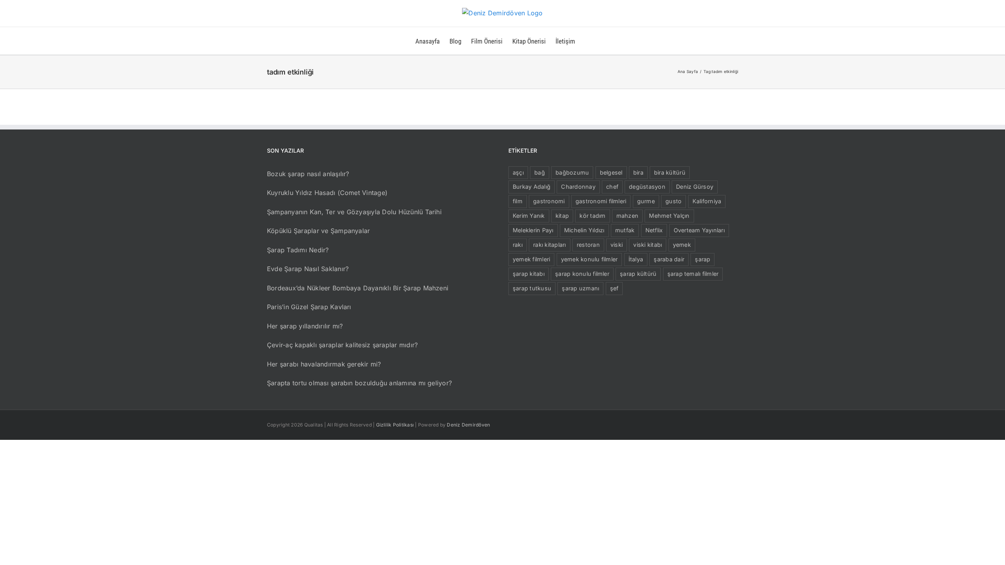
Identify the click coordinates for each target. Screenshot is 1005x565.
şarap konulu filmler (582, 273)
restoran (588, 244)
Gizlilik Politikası (395, 425)
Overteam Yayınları (699, 230)
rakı (518, 244)
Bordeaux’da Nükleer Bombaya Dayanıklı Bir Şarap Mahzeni (357, 288)
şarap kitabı (529, 273)
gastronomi (549, 201)
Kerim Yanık (529, 215)
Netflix (654, 230)
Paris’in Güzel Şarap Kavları (309, 307)
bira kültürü (669, 172)
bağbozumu (572, 172)
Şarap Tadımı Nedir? (298, 250)
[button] (587, 41)
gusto (673, 201)
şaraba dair (669, 259)
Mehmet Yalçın (669, 215)
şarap (702, 259)
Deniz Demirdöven (468, 425)
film (518, 201)
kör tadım (592, 215)
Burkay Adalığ (531, 186)
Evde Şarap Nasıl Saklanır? (308, 269)
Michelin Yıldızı (584, 230)
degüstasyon (647, 186)
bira (638, 172)
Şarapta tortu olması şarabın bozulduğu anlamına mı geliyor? (359, 383)
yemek (682, 244)
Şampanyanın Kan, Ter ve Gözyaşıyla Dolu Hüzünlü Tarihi (354, 212)
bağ (539, 172)
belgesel (611, 172)
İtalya (636, 259)
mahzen (627, 215)
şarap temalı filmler (693, 273)
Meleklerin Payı (533, 230)
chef (612, 186)
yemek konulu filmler (589, 259)
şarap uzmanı (580, 288)
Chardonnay (578, 186)
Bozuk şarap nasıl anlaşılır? (308, 174)
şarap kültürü (638, 273)
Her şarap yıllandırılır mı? (305, 326)
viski (616, 244)
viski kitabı (647, 244)
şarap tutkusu (532, 288)
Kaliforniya (707, 201)
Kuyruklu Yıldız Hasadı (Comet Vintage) (327, 193)
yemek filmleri (531, 259)
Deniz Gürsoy (694, 186)
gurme (646, 201)
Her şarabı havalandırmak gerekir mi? (324, 364)
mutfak (624, 230)
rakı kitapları (549, 244)
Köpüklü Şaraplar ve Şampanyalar (318, 231)
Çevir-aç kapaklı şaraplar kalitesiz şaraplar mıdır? (342, 345)
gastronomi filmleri (601, 201)
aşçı (518, 172)
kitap (562, 215)
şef (614, 288)
